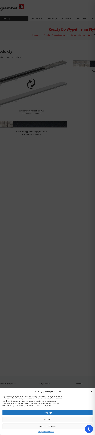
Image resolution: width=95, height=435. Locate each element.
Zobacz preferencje (47, 426)
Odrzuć (47, 419)
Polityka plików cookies (46, 432)
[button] (91, 391)
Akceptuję (47, 412)
